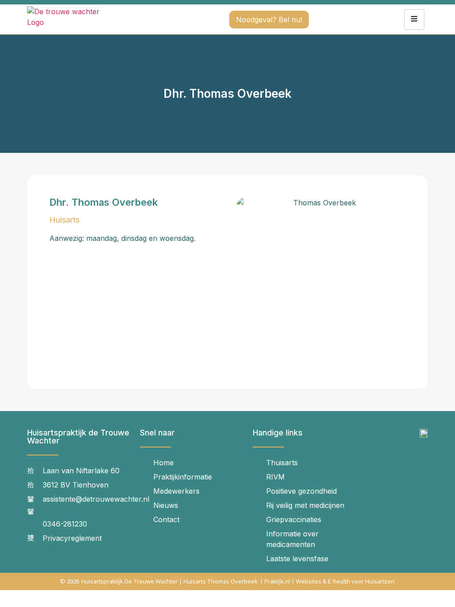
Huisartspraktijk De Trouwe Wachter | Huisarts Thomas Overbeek (169, 581)
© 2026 (69, 581)
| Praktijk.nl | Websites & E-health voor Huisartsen (327, 581)
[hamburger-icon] (414, 19)
